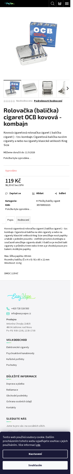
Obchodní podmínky (17, 395)
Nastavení (35, 454)
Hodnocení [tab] (23, 220)
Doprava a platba (15, 384)
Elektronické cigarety (17, 347)
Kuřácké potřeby (15, 359)
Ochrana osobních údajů (19, 401)
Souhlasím (35, 465)
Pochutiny (11, 365)
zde (38, 445)
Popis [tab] (10, 220)
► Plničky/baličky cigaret (48, 201)
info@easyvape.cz (21, 313)
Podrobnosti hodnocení (48, 101)
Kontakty (11, 407)
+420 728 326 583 (20, 308)
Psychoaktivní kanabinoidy (20, 353)
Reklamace (12, 390)
